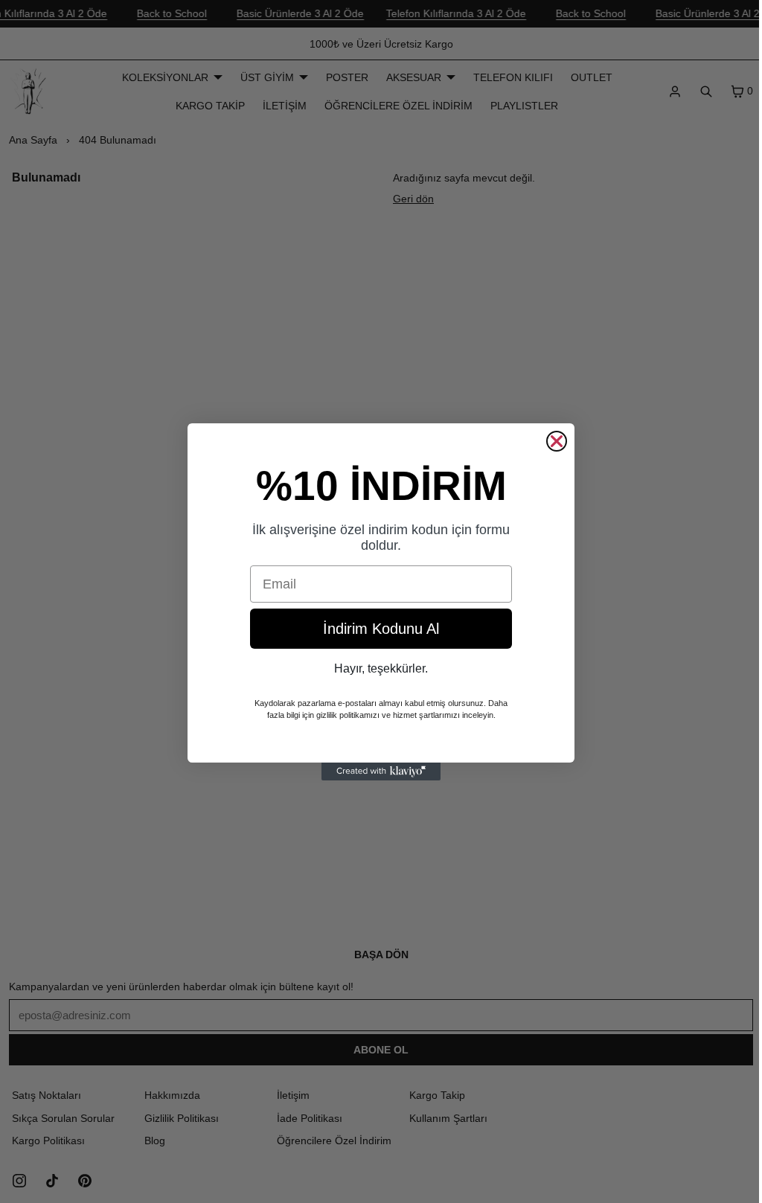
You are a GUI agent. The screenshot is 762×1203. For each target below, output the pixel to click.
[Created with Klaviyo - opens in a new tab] (377, 771)
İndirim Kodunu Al (377, 628)
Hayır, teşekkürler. (377, 668)
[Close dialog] (553, 441)
